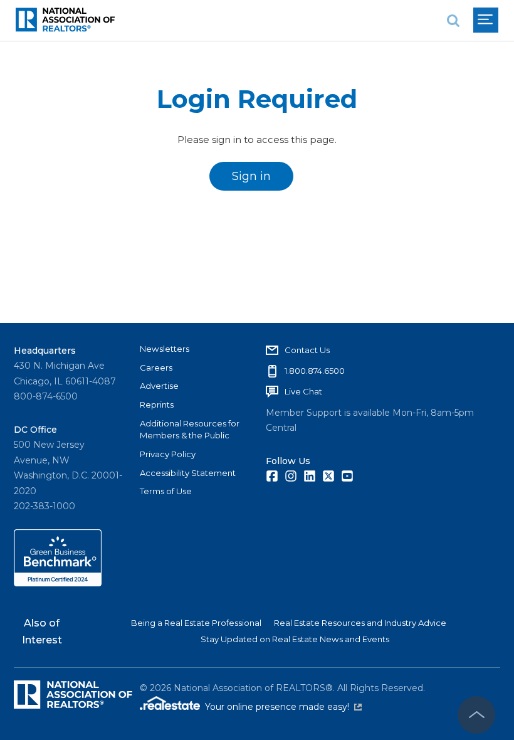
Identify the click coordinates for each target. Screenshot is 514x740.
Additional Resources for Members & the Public (189, 429)
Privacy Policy (168, 454)
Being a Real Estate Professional (196, 623)
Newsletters (164, 349)
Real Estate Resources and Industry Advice (360, 623)
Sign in (251, 176)
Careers (156, 367)
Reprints (157, 404)
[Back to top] (476, 715)
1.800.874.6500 (315, 371)
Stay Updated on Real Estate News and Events (295, 639)
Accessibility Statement (188, 473)
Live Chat (303, 391)
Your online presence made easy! (283, 706)
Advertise (159, 386)
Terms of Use (166, 491)
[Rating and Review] (58, 583)
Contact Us (307, 350)
